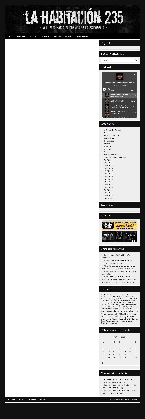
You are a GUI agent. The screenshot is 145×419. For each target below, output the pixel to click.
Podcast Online (111, 314)
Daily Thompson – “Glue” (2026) (117, 271)
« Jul (102, 363)
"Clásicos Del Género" (108, 295)
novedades (130, 311)
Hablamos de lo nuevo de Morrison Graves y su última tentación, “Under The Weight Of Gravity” (119, 279)
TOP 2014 (108, 165)
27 (119, 357)
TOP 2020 (108, 179)
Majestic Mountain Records (109, 309)
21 (125, 354)
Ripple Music (117, 319)
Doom (104, 300)
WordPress (124, 400)
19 (114, 354)
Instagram (32, 399)
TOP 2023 (108, 187)
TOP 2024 (108, 190)
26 (114, 357)
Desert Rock (133, 299)
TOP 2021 (108, 182)
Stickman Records (127, 321)
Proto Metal (104, 316)
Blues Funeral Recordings (108, 299)
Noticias (57, 36)
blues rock (119, 299)
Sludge (135, 319)
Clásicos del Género (112, 130)
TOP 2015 (108, 168)
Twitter (21, 399)
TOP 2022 (108, 184)
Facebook (11, 399)
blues (135, 297)
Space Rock (105, 321)
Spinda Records (115, 321)
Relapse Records (106, 319)
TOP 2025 (108, 193)
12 (114, 351)
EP (120, 301)
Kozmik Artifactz (107, 307)
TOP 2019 (108, 176)
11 (109, 351)
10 (103, 351)
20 (119, 354)
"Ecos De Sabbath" (121, 295)
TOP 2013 (108, 163)
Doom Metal (113, 300)
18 (109, 354)
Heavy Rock (119, 305)
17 (103, 354)
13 (119, 351)
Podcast (33, 36)
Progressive (130, 313)
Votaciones (109, 198)
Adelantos (108, 297)
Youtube (42, 399)
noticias (116, 311)
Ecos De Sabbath (111, 135)
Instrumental (131, 305)
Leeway (133, 400)
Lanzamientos (119, 307)
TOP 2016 (108, 171)
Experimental (125, 301)
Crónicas (108, 133)
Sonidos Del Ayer (111, 154)
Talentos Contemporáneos (115, 157)
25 (109, 357)
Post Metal (120, 314)
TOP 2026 (108, 195)
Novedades (21, 36)
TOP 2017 (108, 173)
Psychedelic (115, 316)
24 (103, 357)
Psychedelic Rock (128, 316)
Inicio (9, 36)
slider (127, 318)
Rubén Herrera (110, 379)
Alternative (116, 297)
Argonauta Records (127, 297)
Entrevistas (45, 36)
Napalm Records (122, 309)
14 (125, 351)
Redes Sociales (81, 36)
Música (68, 36)
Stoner (104, 323)
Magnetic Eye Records (132, 307)
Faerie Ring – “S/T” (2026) (115, 255)
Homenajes (109, 141)
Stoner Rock (113, 324)
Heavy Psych (119, 302)
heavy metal (109, 303)
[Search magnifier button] (136, 60)
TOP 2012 (108, 160)
